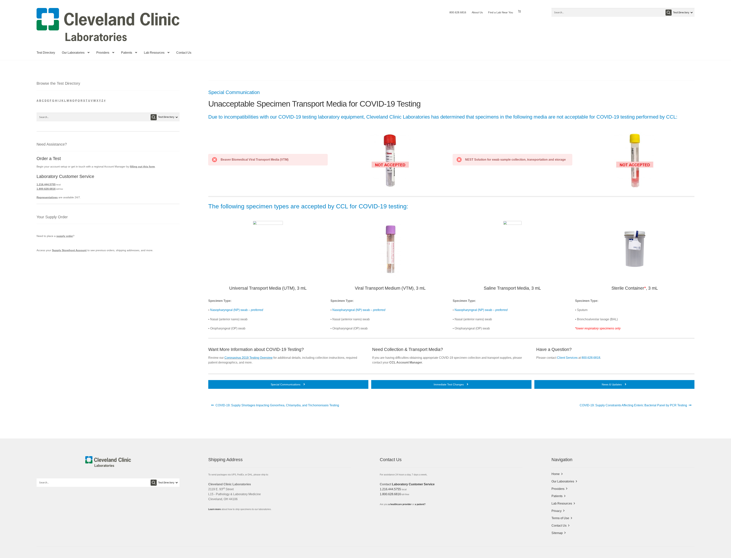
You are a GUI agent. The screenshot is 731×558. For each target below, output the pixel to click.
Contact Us (183, 52)
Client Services (567, 357)
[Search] (669, 13)
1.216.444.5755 (46, 184)
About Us (477, 12)
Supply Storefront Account (69, 250)
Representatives (47, 197)
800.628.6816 (457, 12)
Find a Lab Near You (500, 12)
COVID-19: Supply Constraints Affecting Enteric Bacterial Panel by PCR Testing (633, 406)
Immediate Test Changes (449, 384)
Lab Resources (154, 52)
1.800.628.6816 (46, 188)
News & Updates (612, 384)
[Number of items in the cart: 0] (519, 11)
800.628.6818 (591, 357)
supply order (64, 236)
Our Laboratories (73, 52)
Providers (102, 52)
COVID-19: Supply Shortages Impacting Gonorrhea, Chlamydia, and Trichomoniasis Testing (277, 406)
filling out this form (142, 166)
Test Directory (46, 52)
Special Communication (234, 92)
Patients (126, 52)
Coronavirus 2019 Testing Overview (248, 357)
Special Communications (286, 384)
